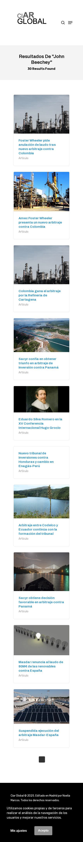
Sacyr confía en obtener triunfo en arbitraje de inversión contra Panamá (39, 363)
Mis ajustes (18, 830)
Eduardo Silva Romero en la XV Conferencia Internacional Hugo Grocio (40, 423)
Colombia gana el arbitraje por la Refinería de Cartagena (40, 295)
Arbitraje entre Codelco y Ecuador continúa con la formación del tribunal (38, 529)
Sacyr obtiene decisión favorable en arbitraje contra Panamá (41, 602)
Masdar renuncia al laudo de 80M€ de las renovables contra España (41, 666)
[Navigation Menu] (70, 23)
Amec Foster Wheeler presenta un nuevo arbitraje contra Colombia (40, 222)
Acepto (43, 830)
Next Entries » (42, 759)
